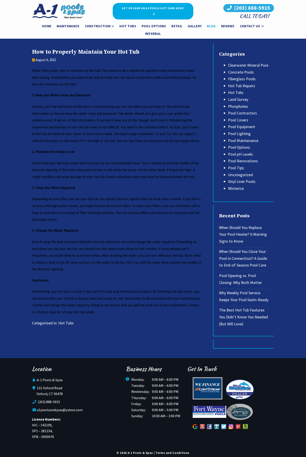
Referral (153, 34)
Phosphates (238, 106)
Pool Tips (236, 167)
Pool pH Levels (240, 154)
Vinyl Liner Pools (241, 181)
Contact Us (250, 26)
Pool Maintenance (243, 140)
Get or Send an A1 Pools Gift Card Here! (153, 8)
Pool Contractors (242, 113)
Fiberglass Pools (242, 78)
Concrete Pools (241, 72)
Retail (176, 26)
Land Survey (238, 99)
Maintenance (68, 26)
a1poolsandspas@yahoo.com (60, 410)
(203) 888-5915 (251, 7)
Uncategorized (240, 174)
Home (46, 26)
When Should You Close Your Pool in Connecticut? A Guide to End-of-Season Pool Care (243, 258)
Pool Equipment (241, 126)
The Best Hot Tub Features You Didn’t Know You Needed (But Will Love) (243, 316)
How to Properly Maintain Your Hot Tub (85, 52)
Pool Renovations (243, 160)
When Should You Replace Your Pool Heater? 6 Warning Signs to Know (243, 234)
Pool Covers (238, 120)
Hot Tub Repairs (241, 85)
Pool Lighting (239, 133)
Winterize (236, 188)
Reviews (228, 26)
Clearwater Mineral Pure (248, 65)
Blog (211, 26)
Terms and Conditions (172, 453)
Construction (98, 26)
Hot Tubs (127, 26)
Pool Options (154, 26)
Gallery (195, 26)
